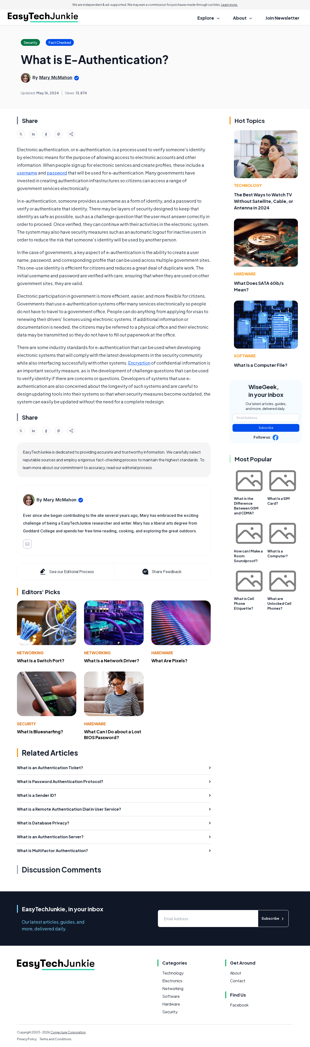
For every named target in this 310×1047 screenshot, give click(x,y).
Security (26, 723)
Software (245, 355)
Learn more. (229, 5)
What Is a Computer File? (260, 365)
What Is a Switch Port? (40, 660)
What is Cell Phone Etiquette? (244, 603)
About (235, 972)
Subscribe (266, 428)
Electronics (172, 980)
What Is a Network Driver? (111, 660)
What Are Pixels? (169, 660)
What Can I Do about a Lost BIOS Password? (112, 734)
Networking (30, 652)
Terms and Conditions (55, 1039)
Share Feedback (166, 571)
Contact (237, 980)
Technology (248, 185)
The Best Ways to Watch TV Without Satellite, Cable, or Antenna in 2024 (263, 201)
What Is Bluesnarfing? (40, 731)
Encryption (139, 363)
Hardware (162, 652)
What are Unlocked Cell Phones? (279, 603)
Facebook (239, 1004)
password (57, 173)
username (27, 173)
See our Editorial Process (71, 571)
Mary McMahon (55, 77)
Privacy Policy (27, 1039)
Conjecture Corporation (68, 1032)
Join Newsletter (282, 18)
